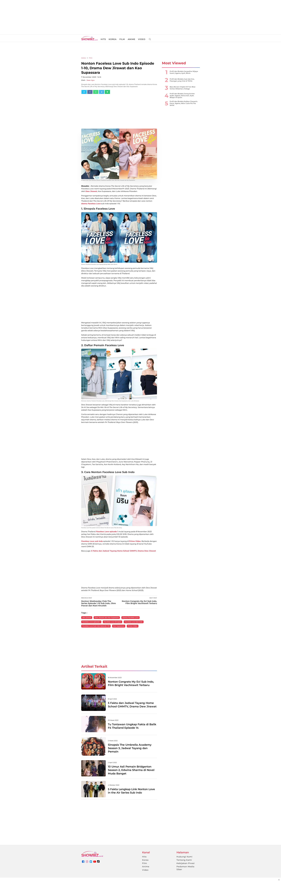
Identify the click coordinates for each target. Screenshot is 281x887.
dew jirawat (86, 617)
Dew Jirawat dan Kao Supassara (107, 617)
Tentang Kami (184, 860)
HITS (103, 39)
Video (145, 870)
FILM (122, 39)
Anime (145, 866)
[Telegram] (101, 92)
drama (91, 204)
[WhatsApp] (95, 92)
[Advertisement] (16, 16)
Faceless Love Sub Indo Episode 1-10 (96, 626)
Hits (144, 857)
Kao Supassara (118, 626)
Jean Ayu (91, 80)
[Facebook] (90, 92)
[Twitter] (84, 92)
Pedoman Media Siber (185, 868)
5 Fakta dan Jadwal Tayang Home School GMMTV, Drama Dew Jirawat (123, 551)
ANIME (131, 39)
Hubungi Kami (184, 857)
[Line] (107, 92)
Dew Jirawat (91, 191)
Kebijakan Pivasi (186, 863)
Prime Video (135, 541)
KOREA (112, 39)
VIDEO (141, 39)
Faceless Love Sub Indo (133, 622)
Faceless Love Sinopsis (112, 622)
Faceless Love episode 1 (91, 622)
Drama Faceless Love (130, 617)
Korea (145, 860)
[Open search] (150, 39)
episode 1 (107, 532)
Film (90, 58)
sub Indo (92, 541)
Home (83, 58)
